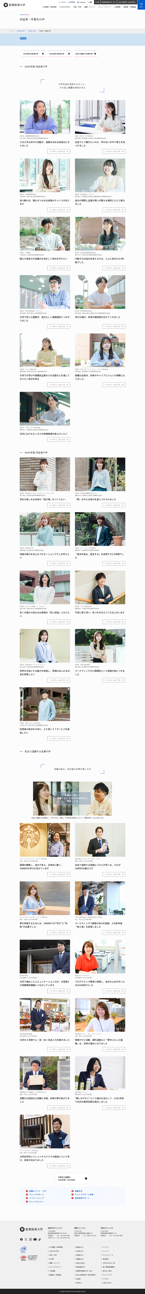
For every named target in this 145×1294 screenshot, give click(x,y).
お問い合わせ (107, 1283)
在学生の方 (79, 1251)
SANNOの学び (21, 31)
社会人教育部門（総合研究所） (127, 2)
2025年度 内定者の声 (30, 54)
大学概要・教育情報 (56, 1247)
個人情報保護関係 (109, 1267)
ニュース (106, 1251)
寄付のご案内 (107, 1271)
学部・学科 (53, 1255)
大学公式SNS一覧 (109, 1263)
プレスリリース (108, 1255)
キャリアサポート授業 (84, 1194)
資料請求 (106, 1259)
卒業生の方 (79, 1255)
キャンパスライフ (55, 1267)
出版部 (78, 1279)
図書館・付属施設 (55, 1275)
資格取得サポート (82, 1198)
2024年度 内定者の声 (56, 54)
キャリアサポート (36, 1194)
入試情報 (52, 1271)
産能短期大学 (80, 1267)
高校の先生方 (80, 1263)
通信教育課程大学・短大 (109, 2)
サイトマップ (107, 1275)
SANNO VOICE (32, 31)
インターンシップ (36, 1198)
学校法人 (79, 1283)
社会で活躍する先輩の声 (84, 54)
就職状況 (78, 1191)
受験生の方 (79, 1247)
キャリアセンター (36, 1201)
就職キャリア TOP (37, 1191)
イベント (106, 1247)
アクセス (106, 1279)
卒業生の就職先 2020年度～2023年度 (66, 1178)
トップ (12, 31)
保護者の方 (79, 1259)
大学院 (97, 2)
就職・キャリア (54, 1263)
